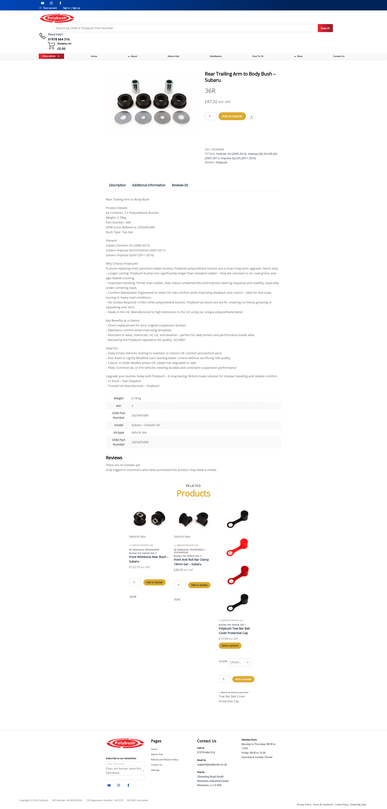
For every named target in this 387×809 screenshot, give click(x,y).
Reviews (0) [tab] (180, 185)
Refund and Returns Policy (164, 759)
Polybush (221, 162)
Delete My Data (358, 804)
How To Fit (257, 56)
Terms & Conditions (323, 804)
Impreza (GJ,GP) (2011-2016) (238, 158)
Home (94, 56)
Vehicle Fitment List (142, 545)
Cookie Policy (342, 804)
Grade (223, 661)
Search (325, 28)
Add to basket (232, 116)
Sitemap (155, 769)
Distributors (216, 56)
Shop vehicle (48, 56)
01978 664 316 (206, 752)
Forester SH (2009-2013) (231, 154)
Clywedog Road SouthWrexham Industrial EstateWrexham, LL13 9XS (213, 781)
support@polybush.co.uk (212, 765)
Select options (230, 645)
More (299, 56)
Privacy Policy (304, 804)
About (133, 56)
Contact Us (339, 56)
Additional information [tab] (149, 185)
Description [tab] (117, 185)
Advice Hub (173, 56)
